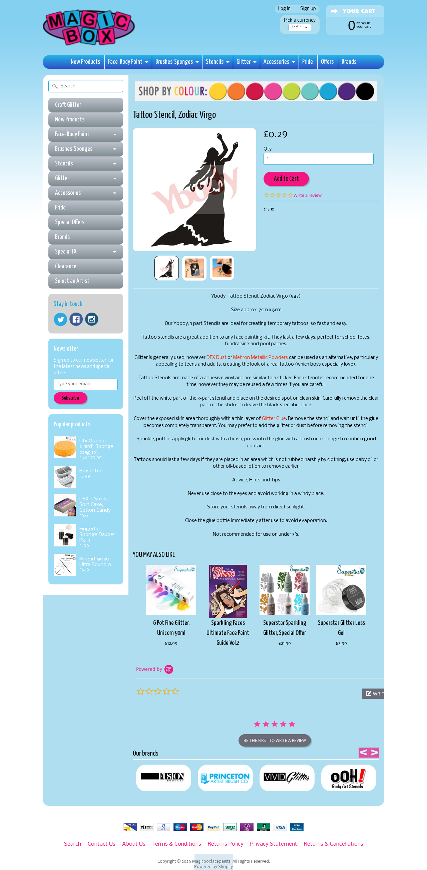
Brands (349, 62)
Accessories (276, 62)
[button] (213, 862)
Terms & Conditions (176, 844)
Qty (268, 149)
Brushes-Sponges (174, 62)
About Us (133, 844)
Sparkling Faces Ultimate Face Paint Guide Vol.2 (227, 633)
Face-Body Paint (125, 62)
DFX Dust (216, 357)
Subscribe (70, 398)
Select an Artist (72, 281)
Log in (284, 9)
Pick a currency (300, 20)
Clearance (65, 266)
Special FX (65, 252)
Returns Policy (226, 844)
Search (72, 844)
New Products (85, 62)
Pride (307, 62)
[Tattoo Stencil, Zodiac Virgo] (166, 268)
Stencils (215, 62)
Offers (327, 62)
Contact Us (101, 844)
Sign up (308, 9)
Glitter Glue (274, 418)
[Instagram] (91, 319)
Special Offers (69, 222)
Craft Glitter (68, 105)
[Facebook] (76, 319)
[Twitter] (60, 319)
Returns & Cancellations (333, 844)
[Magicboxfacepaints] (89, 45)
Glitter (244, 62)
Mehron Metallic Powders (260, 357)
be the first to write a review (275, 740)
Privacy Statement (273, 844)
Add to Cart (286, 179)
